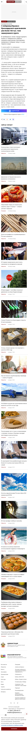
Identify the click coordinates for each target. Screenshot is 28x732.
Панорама (17, 664)
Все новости (4, 664)
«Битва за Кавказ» (19, 667)
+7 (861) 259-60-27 (14, 710)
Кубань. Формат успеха (21, 679)
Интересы (3, 691)
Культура (3, 679)
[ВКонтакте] (4, 119)
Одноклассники (14, 703)
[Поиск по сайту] (26, 2)
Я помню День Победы (20, 681)
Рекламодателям (19, 690)
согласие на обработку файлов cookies (12, 725)
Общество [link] (3, 153)
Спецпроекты (18, 674)
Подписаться (15, 110)
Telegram (17, 703)
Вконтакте (11, 703)
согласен (14, 729)
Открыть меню (2, 2)
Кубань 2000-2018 (19, 676)
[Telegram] (10, 119)
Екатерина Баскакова (6, 24)
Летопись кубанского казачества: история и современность (20, 670)
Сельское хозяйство (6, 689)
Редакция (17, 688)
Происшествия (4, 674)
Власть (2, 669)
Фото (2, 681)
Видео (2, 684)
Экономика (3, 672)
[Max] (13, 119)
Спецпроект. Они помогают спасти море (20, 685)
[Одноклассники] (7, 119)
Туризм (2, 686)
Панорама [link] (3, 210)
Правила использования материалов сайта (19, 694)
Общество (4, 21)
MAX (23, 114)
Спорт (2, 677)
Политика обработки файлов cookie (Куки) (20, 698)
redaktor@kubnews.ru (14, 712)
